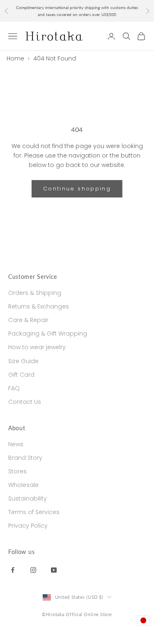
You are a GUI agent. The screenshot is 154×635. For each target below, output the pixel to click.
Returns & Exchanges (38, 306)
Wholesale (23, 485)
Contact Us (24, 402)
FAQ (14, 388)
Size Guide (23, 361)
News (15, 444)
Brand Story (25, 458)
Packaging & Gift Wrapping (47, 333)
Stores (17, 471)
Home (15, 58)
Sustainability (27, 498)
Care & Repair (28, 320)
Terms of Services (34, 512)
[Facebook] (13, 569)
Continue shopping (77, 188)
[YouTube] (54, 569)
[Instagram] (33, 569)
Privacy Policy (28, 525)
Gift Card (21, 375)
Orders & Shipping (34, 293)
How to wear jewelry (37, 347)
